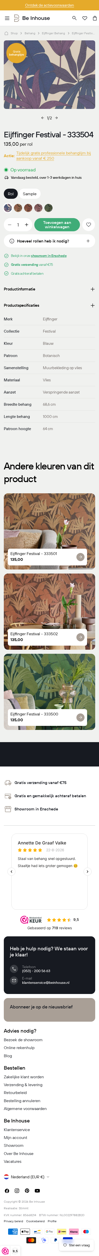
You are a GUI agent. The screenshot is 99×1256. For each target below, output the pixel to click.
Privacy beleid (13, 1221)
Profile (52, 1221)
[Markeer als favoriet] (88, 224)
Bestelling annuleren (22, 1100)
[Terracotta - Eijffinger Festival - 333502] (28, 208)
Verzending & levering (23, 1084)
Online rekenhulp (19, 1047)
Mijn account (15, 1137)
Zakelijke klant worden (24, 1076)
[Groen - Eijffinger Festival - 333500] (48, 208)
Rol (11, 193)
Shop (14, 33)
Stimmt (23, 1208)
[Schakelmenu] (7, 18)
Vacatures (12, 1161)
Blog (8, 1055)
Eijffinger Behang (53, 33)
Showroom (14, 1145)
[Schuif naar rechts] (56, 118)
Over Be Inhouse (19, 1153)
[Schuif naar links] (43, 118)
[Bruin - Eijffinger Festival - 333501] (18, 208)
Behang (30, 33)
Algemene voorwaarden (25, 1108)
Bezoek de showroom (23, 1039)
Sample (30, 193)
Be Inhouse (37, 1201)
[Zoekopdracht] (75, 18)
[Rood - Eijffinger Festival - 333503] (38, 208)
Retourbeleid (15, 1092)
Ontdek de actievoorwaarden (49, 5)
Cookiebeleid (35, 1221)
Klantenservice (17, 1129)
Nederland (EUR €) (27, 1176)
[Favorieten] (85, 18)
